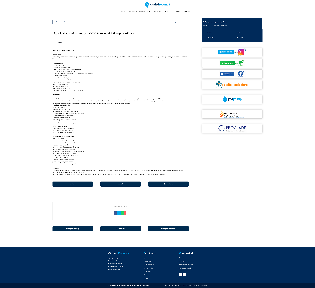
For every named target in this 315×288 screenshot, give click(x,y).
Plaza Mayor (132, 11)
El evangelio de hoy (114, 261)
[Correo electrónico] (125, 213)
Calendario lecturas (114, 269)
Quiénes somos (113, 258)
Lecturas (209, 32)
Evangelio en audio (168, 229)
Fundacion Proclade (185, 268)
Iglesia (123, 11)
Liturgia (121, 184)
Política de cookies (183, 285)
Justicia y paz (148, 271)
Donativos (182, 261)
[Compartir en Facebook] (115, 213)
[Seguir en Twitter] (184, 274)
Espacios (186, 11)
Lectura (73, 184)
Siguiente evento (179, 22)
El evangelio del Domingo (116, 266)
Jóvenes (178, 11)
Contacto (182, 258)
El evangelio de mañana (115, 263)
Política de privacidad (171, 285)
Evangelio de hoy (72, 229)
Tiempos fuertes (143, 11)
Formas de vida (156, 11)
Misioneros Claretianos (186, 265)
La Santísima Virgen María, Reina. (215, 22)
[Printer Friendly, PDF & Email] (183, 195)
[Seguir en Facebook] (180, 274)
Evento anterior (61, 22)
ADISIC (147, 285)
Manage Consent (194, 285)
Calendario (120, 229)
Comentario (168, 184)
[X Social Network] (119, 213)
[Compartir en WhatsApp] (122, 213)
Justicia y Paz (168, 11)
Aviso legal (204, 285)
